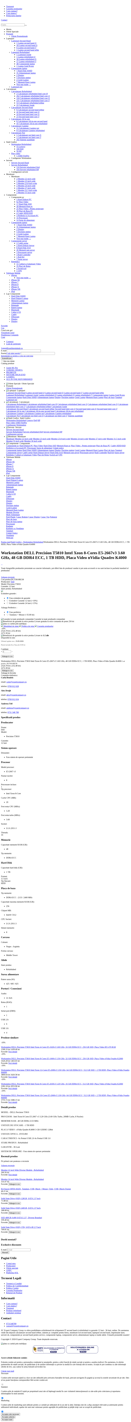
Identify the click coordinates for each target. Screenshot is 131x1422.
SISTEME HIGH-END (15, 375)
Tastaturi (118, 397)
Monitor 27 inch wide (25, 188)
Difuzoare (15, 317)
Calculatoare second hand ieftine (30, 110)
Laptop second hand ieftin (27, 50)
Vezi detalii (12, 1052)
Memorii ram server (25, 250)
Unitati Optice (12, 533)
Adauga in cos (7, 656)
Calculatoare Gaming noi (27, 128)
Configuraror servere (14, 434)
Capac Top (45, 517)
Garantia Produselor (14, 1290)
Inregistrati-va (17, 348)
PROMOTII (11, 372)
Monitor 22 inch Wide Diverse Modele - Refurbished (22, 1170)
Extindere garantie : (9, 593)
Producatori (10, 1266)
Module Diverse (12, 512)
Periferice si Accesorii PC (27, 216)
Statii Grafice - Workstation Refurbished (27, 542)
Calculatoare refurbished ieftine (30, 103)
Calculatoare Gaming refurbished (30, 130)
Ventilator (10, 535)
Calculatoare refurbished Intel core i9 (32, 94)
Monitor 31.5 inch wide (26, 190)
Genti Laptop (22, 80)
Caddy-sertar (22, 243)
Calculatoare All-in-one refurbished (31, 124)
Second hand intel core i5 (27, 114)
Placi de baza (109, 397)
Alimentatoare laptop (26, 73)
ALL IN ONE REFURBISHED (19, 379)
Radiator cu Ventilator (15, 528)
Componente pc (12, 446)
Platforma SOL (12, 1273)
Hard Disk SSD (24, 204)
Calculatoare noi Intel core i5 (28, 135)
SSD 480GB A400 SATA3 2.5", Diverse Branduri (21, 1218)
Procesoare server (24, 252)
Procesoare (22, 218)
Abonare (5, 1252)
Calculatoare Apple (25, 105)
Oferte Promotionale (19, 36)
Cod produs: (6, 579)
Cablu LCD (16, 312)
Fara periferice (15, 612)
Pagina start (5, 542)
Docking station (23, 78)
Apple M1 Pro (12, 368)
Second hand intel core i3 (27, 112)
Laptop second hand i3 (26, 43)
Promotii (9, 34)
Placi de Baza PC (24, 211)
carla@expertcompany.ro (16, 682)
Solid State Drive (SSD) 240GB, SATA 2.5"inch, (21, 1208)
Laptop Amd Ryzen (25, 66)
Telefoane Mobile (13, 273)
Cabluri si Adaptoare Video (28, 264)
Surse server (22, 259)
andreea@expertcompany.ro (17, 708)
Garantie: (5, 586)
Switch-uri (21, 268)
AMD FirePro (22, 156)
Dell (19, 149)
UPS (19, 271)
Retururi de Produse (14, 1293)
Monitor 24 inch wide (25, 186)
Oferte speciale (12, 1268)
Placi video (15, 153)
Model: (4, 584)
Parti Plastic (11, 517)
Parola (3, 353)
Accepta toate (7, 1420)
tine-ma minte (9, 361)
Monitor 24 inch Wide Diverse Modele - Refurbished (22, 1179)
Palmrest (53, 517)
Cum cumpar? (12, 11)
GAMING (10, 377)
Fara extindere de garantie (20, 598)
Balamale (15, 305)
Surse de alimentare (25, 220)
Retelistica (15, 262)
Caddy (14, 314)
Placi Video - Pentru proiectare (30, 209)
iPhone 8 (14, 285)
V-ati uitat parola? (13, 353)
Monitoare (10, 439)
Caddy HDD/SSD (24, 213)
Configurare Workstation (16, 425)
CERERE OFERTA (14, 370)
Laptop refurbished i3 (25, 57)
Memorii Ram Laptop (25, 82)
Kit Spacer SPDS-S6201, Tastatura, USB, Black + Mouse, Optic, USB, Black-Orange (36, 1189)
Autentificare (6, 348)
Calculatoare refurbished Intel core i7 (33, 101)
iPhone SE (15, 280)
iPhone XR (15, 289)
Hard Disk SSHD (24, 71)
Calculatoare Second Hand (22, 107)
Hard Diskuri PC (24, 199)
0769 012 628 (13, 686)
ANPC (9, 1270)
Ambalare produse (13, 1313)
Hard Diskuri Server (25, 245)
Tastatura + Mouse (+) (21, 615)
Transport (10, 6)
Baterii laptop (16, 308)
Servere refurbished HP (27, 170)
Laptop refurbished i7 (26, 61)
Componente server (19, 241)
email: (3, 682)
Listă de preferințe (13, 344)
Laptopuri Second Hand (21, 41)
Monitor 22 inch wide (25, 179)
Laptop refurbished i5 (26, 59)
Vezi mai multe (23, 84)
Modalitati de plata (11, 626)
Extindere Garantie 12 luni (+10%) (23, 601)
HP (19, 151)
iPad (13, 291)
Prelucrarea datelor (13, 16)
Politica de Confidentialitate (17, 1286)
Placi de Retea (23, 266)
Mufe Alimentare (13, 515)
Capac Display (34, 517)
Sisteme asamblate (25, 140)
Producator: (6, 582)
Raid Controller (23, 255)
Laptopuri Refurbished (20, 52)
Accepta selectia (8, 1417)
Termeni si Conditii (14, 1283)
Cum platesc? (11, 13)
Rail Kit (20, 257)
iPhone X (15, 287)
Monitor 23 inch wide (25, 181)
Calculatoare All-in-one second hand (31, 121)
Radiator (9, 526)
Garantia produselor (14, 9)
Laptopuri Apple (23, 55)
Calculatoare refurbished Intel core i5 (33, 98)
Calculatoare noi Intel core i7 (28, 137)
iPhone (14, 275)
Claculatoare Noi (18, 133)
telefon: (4, 686)
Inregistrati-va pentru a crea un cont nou (17, 356)
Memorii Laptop (17, 301)
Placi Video (22, 202)
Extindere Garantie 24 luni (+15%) (23, 603)
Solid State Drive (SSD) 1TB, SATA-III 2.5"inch (21, 1227)
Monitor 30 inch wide (33, 441)
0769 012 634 (13, 699)
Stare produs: (6, 589)
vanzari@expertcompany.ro (17, 1326)
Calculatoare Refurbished (21, 91)
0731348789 (11, 1324)
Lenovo (20, 147)
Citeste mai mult (7, 1371)
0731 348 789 (13, 712)
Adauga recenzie (8, 577)
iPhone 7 (14, 282)
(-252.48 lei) (16, 631)
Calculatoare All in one (20, 119)
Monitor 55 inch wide (25, 193)
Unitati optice (58, 448)
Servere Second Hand (20, 163)
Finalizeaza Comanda (9, 335)
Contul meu (11, 1263)
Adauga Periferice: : (9, 607)
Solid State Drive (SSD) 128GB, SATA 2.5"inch (20, 1198)
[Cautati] (26, 25)
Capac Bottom (22, 517)
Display (20, 75)
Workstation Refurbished (21, 144)
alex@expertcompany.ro (16, 695)
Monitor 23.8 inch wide (26, 183)
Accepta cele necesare (10, 1414)
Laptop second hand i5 (26, 45)
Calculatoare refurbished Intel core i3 (33, 96)
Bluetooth (15, 310)
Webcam (9, 538)
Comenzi (9, 341)
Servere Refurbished (19, 165)
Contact (4, 20)
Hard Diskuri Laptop (19, 298)
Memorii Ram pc (24, 206)
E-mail (3, 351)
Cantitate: (5, 649)
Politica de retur (28, 626)
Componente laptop (25, 64)
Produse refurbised (13, 1310)
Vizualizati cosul (7, 333)
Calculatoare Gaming (19, 126)
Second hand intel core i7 (27, 117)
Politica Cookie (12, 1288)
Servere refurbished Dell (28, 167)
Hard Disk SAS (23, 248)
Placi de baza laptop (14, 522)
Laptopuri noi (16, 87)
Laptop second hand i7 (26, 48)
